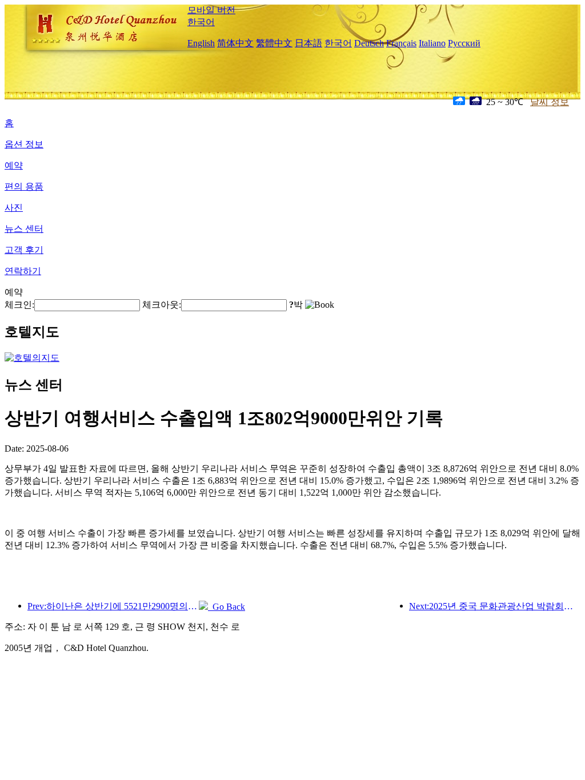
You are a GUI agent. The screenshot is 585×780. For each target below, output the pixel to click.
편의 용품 (24, 186)
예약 (14, 165)
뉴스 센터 (24, 229)
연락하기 (23, 271)
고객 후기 (24, 250)
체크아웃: (161, 304)
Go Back (226, 607)
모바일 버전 (211, 10)
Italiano (432, 43)
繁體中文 (274, 43)
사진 (14, 207)
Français (401, 43)
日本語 (308, 43)
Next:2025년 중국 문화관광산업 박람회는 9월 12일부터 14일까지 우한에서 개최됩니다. (494, 606)
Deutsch (369, 43)
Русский (464, 43)
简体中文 (235, 43)
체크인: (19, 304)
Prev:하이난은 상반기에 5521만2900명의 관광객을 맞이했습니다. (113, 606)
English (201, 43)
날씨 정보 (549, 102)
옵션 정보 (24, 144)
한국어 (201, 22)
